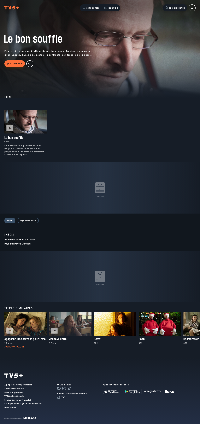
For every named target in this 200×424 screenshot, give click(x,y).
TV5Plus (11, 8)
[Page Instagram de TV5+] (64, 388)
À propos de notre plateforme (18, 385)
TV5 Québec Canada (14, 396)
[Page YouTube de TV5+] (69, 388)
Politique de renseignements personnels (23, 404)
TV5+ (63, 397)
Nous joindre (10, 407)
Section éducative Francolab (17, 400)
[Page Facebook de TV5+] (59, 388)
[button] (91, 7)
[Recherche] (192, 7)
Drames (9, 220)
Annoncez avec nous (14, 388)
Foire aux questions (13, 392)
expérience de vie (28, 220)
